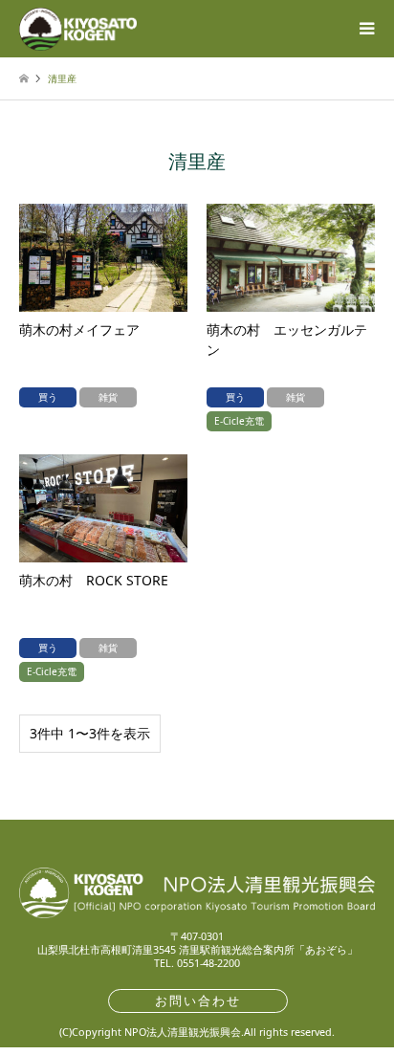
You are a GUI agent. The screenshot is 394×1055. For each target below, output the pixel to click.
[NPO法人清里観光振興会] (78, 28)
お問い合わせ (198, 1000)
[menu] (365, 28)
